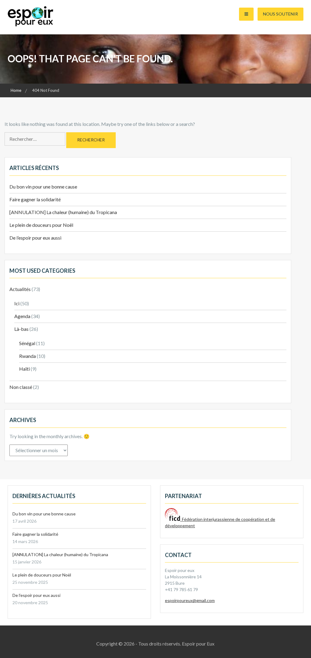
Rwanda (27, 356)
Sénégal (27, 343)
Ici (16, 303)
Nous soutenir (280, 13)
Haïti (24, 369)
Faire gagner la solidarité (35, 199)
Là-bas (21, 329)
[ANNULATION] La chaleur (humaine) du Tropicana (63, 212)
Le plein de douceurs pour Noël (41, 225)
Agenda (22, 316)
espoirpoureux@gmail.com (190, 600)
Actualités (20, 289)
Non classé (20, 387)
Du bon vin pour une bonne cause (43, 186)
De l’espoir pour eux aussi (35, 238)
